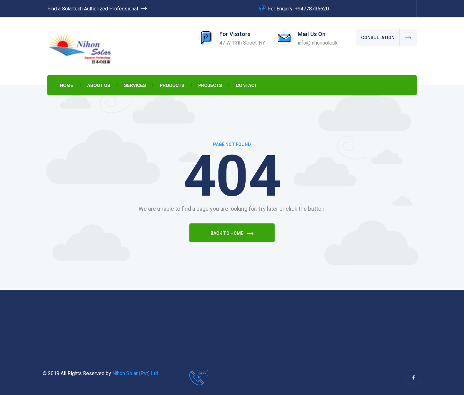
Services (135, 85)
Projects (210, 85)
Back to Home (227, 233)
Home (66, 85)
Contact (246, 85)
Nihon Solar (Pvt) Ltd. (135, 373)
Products (172, 85)
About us (98, 85)
